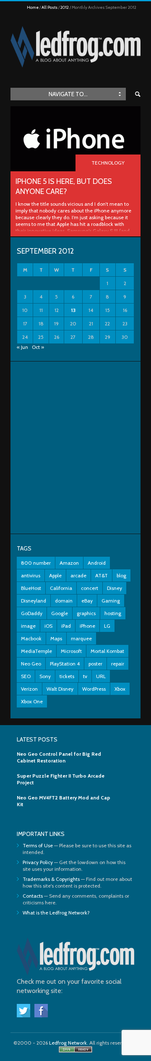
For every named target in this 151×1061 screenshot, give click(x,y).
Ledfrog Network (68, 1043)
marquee (81, 638)
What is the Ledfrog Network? (56, 912)
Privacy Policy (38, 862)
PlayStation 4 (65, 663)
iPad (66, 626)
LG (107, 626)
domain (64, 600)
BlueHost (31, 588)
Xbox (120, 689)
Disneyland (33, 600)
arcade (78, 575)
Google (59, 613)
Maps (56, 638)
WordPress (94, 689)
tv (85, 676)
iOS (48, 626)
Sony (45, 676)
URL (101, 676)
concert (89, 588)
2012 (64, 7)
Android (97, 563)
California (61, 588)
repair (117, 663)
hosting (112, 613)
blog (121, 575)
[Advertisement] (75, 447)
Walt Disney (60, 689)
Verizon (29, 689)
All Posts (49, 7)
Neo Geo (31, 663)
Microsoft (71, 651)
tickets (67, 676)
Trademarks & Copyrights (51, 879)
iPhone (87, 626)
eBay (87, 600)
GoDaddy (31, 613)
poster (95, 663)
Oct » (38, 347)
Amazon (69, 563)
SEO (26, 676)
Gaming (111, 600)
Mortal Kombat (107, 651)
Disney (114, 588)
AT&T (101, 575)
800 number (36, 563)
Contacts (33, 896)
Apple (55, 575)
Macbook (31, 638)
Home (33, 7)
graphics (86, 613)
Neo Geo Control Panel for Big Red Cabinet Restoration (59, 757)
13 (73, 310)
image (28, 626)
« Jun (22, 347)
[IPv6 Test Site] (75, 1051)
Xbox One (32, 701)
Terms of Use (38, 845)
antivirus (30, 575)
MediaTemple (36, 651)
